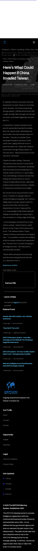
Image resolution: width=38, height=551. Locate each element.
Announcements (18, 323)
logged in (16, 302)
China (33, 84)
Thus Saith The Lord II (11, 328)
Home (5, 59)
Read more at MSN (10, 265)
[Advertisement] (19, 19)
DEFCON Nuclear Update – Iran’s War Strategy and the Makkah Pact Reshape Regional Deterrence (18, 340)
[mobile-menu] (33, 42)
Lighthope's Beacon (19, 333)
